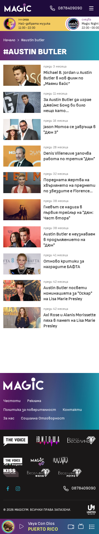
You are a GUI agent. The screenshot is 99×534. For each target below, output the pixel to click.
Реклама (34, 401)
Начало (9, 40)
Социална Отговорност (43, 418)
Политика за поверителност (29, 410)
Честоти (12, 401)
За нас (8, 418)
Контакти (72, 410)
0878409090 (84, 488)
